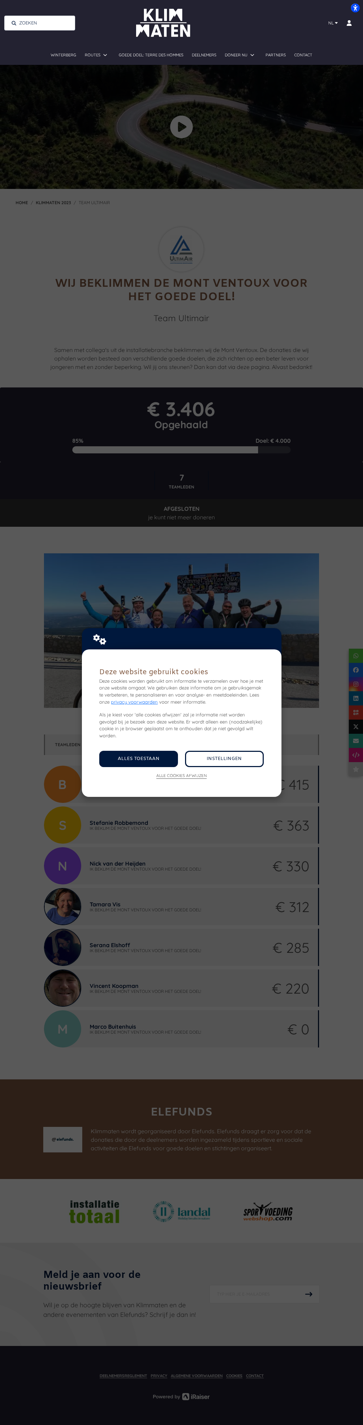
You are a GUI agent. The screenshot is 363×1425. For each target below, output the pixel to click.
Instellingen (224, 759)
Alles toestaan (139, 759)
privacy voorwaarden (134, 702)
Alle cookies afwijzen (181, 775)
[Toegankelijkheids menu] (355, 8)
